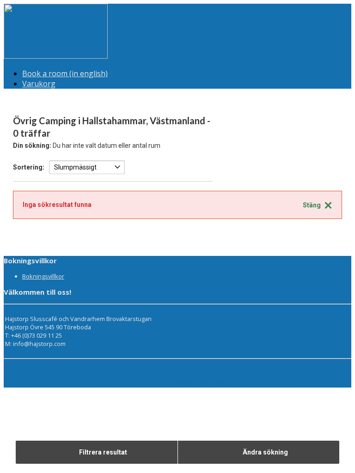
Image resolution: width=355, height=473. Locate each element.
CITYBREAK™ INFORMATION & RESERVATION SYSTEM (221, 383)
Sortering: (28, 167)
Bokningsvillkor (43, 276)
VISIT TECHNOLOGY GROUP (48, 383)
